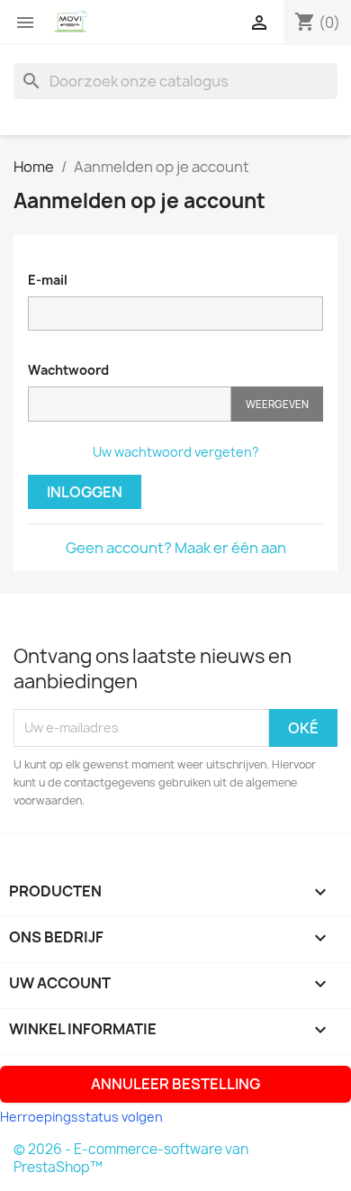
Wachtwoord (68, 369)
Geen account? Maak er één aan (176, 548)
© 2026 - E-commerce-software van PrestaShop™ (131, 1158)
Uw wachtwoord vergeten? (176, 451)
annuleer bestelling (175, 1084)
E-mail (48, 279)
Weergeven (277, 404)
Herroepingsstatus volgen (81, 1116)
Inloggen (84, 492)
